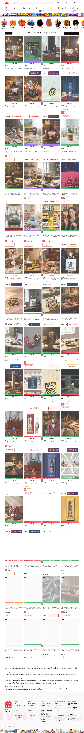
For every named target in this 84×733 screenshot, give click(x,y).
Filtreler (9, 33)
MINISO (6, 65)
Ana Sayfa (36, 33)
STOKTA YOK (14, 731)
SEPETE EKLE (14, 63)
